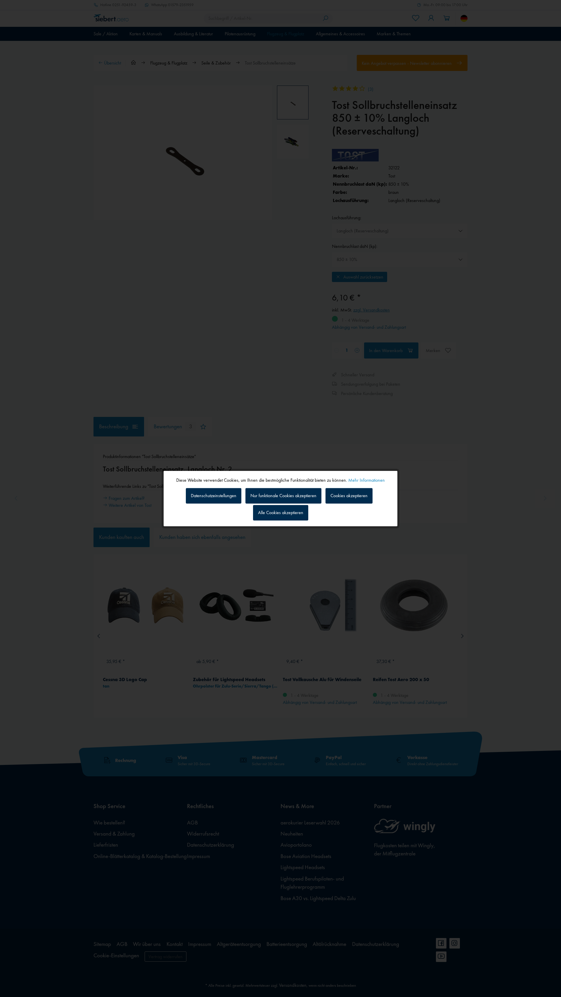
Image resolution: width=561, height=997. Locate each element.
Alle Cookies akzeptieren (280, 512)
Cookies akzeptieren (349, 496)
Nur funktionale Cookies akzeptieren (283, 496)
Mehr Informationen (366, 480)
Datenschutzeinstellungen (213, 496)
